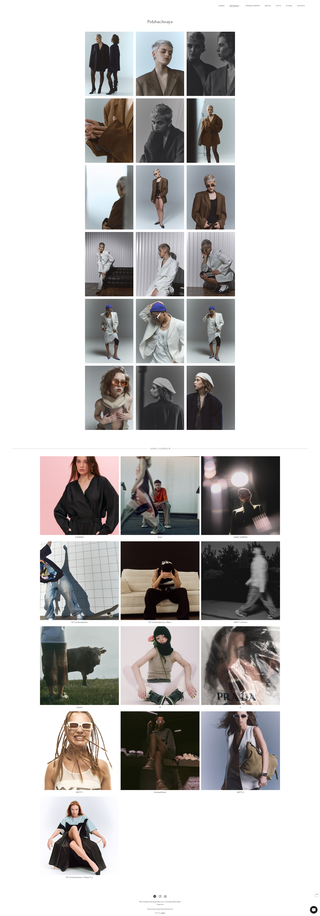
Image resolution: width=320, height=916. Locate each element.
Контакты (301, 5)
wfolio (163, 913)
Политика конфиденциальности (160, 909)
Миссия (268, 5)
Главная (221, 5)
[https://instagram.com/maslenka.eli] (160, 896)
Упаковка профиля (252, 5)
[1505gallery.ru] (22, 5)
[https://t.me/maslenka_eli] (154, 896)
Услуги (278, 5)
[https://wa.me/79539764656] (165, 896)
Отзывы (289, 5)
